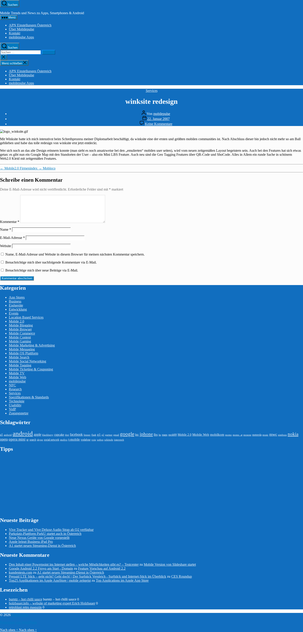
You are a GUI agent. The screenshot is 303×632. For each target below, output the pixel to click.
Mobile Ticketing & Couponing (31, 369)
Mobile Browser (20, 329)
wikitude (108, 440)
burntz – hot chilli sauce (25, 599)
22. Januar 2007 (158, 119)
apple (37, 434)
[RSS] (300, 94)
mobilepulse (8, 9)
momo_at (237, 435)
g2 (103, 435)
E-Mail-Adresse (12, 238)
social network (51, 439)
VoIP (12, 409)
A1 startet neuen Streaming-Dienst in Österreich (42, 545)
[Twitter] (300, 70)
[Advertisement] (33, 484)
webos (100, 440)
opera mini (17, 439)
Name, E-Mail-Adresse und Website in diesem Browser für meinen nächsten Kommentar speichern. (75, 254)
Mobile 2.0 (16, 321)
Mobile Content (20, 337)
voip (93, 440)
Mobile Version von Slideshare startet (170, 564)
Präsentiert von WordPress (18, 622)
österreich (119, 440)
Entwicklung (18, 309)
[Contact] (300, 63)
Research (15, 389)
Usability (15, 405)
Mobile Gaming (20, 341)
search (33, 439)
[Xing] (300, 101)
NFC (12, 385)
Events (13, 313)
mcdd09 (172, 434)
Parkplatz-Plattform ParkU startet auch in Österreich (45, 534)
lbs (156, 434)
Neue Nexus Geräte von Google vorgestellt (39, 537)
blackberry (47, 435)
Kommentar (9, 222)
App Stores (17, 297)
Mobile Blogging (21, 325)
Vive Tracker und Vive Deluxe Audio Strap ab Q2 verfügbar (51, 530)
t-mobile (74, 439)
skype (40, 440)
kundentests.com (20, 572)
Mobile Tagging (20, 365)
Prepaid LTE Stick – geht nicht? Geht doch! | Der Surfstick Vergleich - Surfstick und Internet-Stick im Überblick (87, 576)
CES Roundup (181, 576)
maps (164, 434)
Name (5, 229)
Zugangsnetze (18, 413)
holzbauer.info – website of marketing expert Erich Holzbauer (52, 603)
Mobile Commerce (22, 333)
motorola (257, 434)
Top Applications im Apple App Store (122, 580)
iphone (146, 434)
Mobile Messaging (22, 349)
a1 (1, 434)
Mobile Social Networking (27, 361)
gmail (116, 435)
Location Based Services (26, 317)
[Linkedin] (300, 88)
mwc (273, 434)
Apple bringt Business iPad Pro (31, 541)
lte (160, 435)
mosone (247, 435)
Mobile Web (17, 377)
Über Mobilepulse (21, 29)
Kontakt (14, 33)
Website (5, 246)
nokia (293, 434)
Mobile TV (17, 373)
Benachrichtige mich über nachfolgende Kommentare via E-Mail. (51, 262)
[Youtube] (300, 82)
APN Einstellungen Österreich (30, 25)
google (127, 434)
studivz (63, 440)
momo (228, 435)
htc (137, 434)
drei (67, 435)
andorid (8, 435)
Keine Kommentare (158, 124)
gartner (108, 435)
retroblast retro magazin (25, 607)
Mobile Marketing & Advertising (32, 345)
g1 (99, 434)
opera (4, 439)
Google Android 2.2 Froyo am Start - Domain (41, 568)
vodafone (86, 439)
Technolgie (16, 401)
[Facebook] (300, 76)
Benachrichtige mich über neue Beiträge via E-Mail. (41, 270)
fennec (87, 435)
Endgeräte (16, 305)
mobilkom (217, 434)
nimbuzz (282, 435)
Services (151, 91)
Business (15, 301)
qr (27, 439)
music (265, 435)
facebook (76, 434)
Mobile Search (19, 357)
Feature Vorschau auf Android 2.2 (102, 568)
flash (93, 435)
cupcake (59, 434)
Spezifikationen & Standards (29, 397)
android (23, 433)
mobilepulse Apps (21, 37)
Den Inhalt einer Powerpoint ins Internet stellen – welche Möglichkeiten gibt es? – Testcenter (74, 564)
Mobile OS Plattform (23, 353)
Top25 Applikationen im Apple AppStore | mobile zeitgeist (50, 580)
